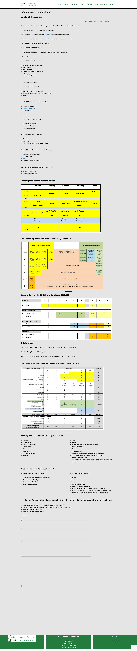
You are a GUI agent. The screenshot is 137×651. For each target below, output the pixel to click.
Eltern (82, 4)
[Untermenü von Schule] (69, 4)
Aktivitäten (74, 4)
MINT (24, 158)
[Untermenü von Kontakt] (115, 4)
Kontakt (112, 4)
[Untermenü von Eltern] (85, 4)
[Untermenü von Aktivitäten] (78, 4)
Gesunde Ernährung (29, 108)
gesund (47, 34)
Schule (66, 4)
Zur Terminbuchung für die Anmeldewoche (97, 21)
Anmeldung (103, 4)
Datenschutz (115, 641)
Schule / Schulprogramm (74, 26)
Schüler (89, 4)
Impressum (115, 636)
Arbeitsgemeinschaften (29, 171)
